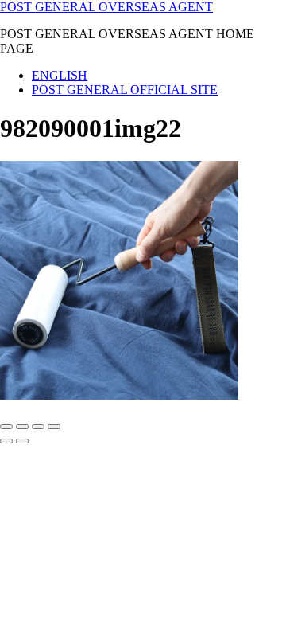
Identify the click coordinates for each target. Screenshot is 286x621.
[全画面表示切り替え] (22, 426)
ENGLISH (59, 75)
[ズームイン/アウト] (6, 426)
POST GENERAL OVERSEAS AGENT (106, 7)
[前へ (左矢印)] (6, 441)
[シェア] (38, 426)
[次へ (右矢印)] (22, 441)
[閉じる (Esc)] (54, 426)
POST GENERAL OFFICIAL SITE (125, 89)
